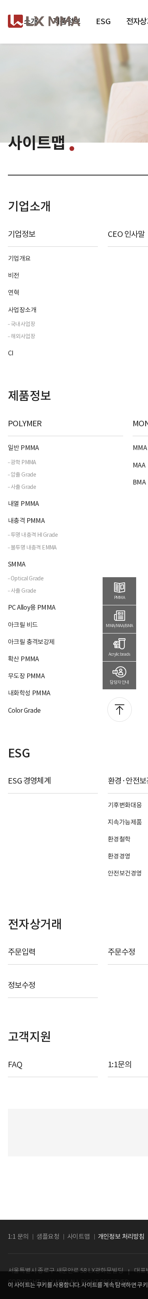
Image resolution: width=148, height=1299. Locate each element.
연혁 (13, 292)
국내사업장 (23, 324)
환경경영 (119, 856)
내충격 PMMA (26, 521)
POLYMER (25, 423)
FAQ (15, 1064)
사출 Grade (23, 486)
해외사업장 (23, 336)
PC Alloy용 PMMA (32, 607)
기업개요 (19, 258)
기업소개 (29, 206)
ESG (103, 21)
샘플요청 (47, 1236)
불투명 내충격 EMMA (34, 547)
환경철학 (119, 839)
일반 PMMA (23, 448)
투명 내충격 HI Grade (34, 534)
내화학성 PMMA (29, 693)
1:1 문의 (18, 1236)
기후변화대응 (125, 805)
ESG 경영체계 (29, 781)
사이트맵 (78, 1236)
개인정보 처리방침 (121, 1236)
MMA (140, 448)
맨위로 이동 (119, 709)
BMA (139, 482)
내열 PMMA (23, 503)
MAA (139, 465)
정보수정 (22, 985)
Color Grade (24, 710)
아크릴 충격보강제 (31, 642)
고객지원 (29, 1036)
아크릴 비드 (22, 625)
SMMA (17, 564)
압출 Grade (23, 474)
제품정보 (29, 395)
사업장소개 (22, 310)
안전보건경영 (125, 873)
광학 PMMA (23, 462)
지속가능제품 (125, 822)
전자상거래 (35, 924)
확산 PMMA (23, 659)
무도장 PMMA (26, 676)
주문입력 (22, 952)
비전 (13, 275)
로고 (44, 21)
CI (10, 353)
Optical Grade (27, 578)
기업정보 (22, 234)
